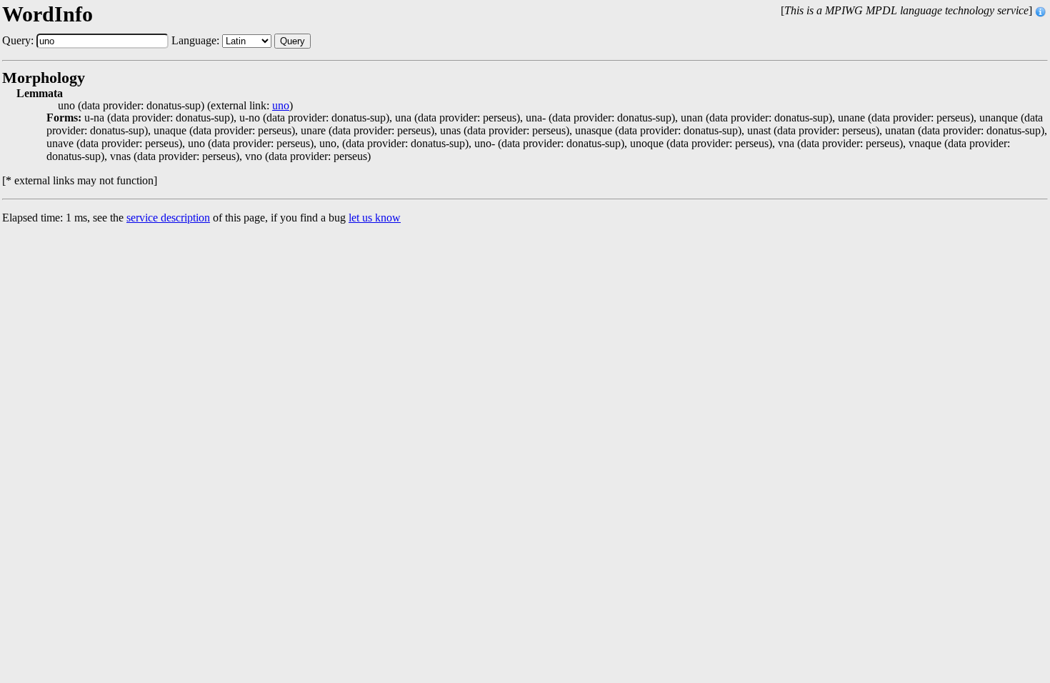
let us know (375, 217)
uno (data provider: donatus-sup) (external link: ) (175, 105)
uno (280, 105)
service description (168, 217)
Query (292, 41)
